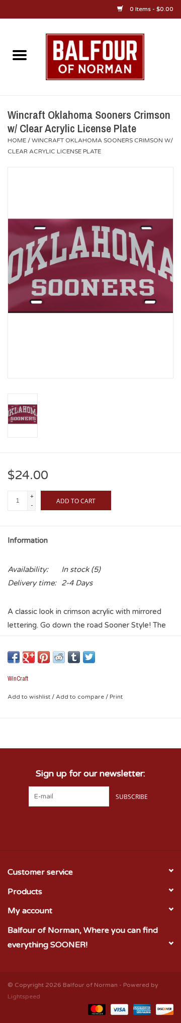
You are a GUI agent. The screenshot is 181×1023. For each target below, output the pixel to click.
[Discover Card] (162, 1008)
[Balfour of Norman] (110, 56)
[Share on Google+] (29, 657)
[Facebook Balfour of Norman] (72, 827)
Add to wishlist (30, 696)
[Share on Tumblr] (74, 657)
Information (28, 540)
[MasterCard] (95, 1008)
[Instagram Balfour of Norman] (109, 827)
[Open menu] (19, 55)
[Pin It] (44, 657)
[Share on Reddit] (59, 657)
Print (116, 696)
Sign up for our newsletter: (90, 773)
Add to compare (81, 696)
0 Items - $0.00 (150, 9)
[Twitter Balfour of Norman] (90, 827)
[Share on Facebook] (14, 657)
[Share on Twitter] (89, 657)
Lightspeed (24, 996)
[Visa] (118, 1008)
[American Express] (141, 1008)
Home (17, 140)
